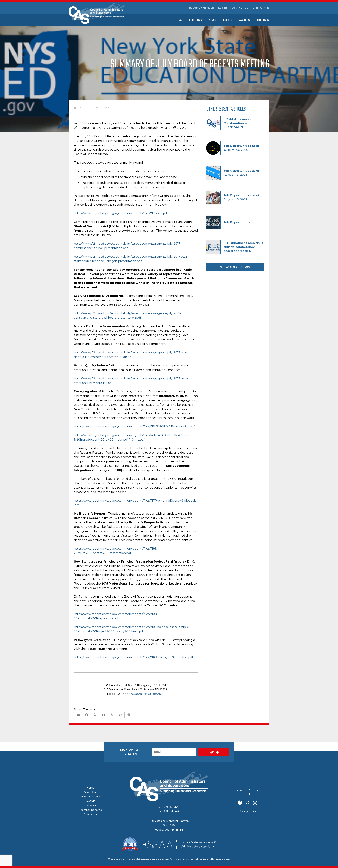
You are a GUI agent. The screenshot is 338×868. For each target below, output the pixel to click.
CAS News (104, 107)
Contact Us (239, 8)
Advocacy (91, 805)
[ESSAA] (169, 844)
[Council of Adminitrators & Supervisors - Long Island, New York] (97, 13)
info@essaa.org (153, 693)
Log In (222, 8)
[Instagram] (265, 8)
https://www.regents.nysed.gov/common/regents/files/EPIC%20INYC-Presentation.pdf (134, 426)
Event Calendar (90, 796)
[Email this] (78, 715)
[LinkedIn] (268, 8)
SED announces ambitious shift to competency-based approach (243, 247)
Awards (90, 801)
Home (91, 787)
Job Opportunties (237, 222)
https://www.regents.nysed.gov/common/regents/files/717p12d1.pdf (121, 213)
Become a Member (201, 8)
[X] (261, 8)
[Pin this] (112, 715)
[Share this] (86, 715)
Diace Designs (222, 858)
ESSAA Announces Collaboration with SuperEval (237, 123)
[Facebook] (257, 8)
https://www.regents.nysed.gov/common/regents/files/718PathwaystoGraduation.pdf (133, 657)
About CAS (90, 792)
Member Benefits (91, 810)
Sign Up (213, 752)
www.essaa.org (133, 693)
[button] (252, 8)
